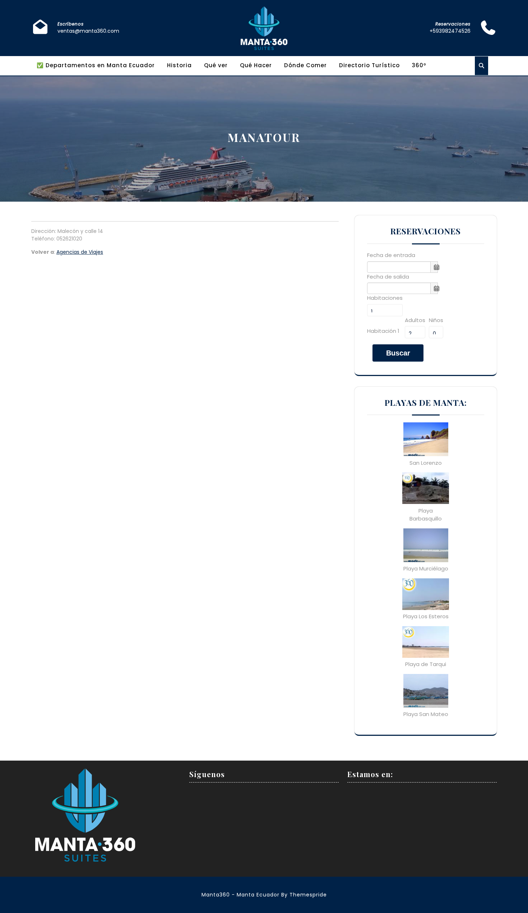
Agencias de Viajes (79, 252)
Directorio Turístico (369, 65)
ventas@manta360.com (88, 31)
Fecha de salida (388, 276)
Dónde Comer (305, 65)
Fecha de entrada (391, 255)
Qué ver (216, 65)
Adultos (415, 320)
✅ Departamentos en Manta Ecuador (96, 65)
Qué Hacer (256, 65)
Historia (179, 65)
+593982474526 (450, 31)
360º (419, 65)
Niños (436, 320)
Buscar (398, 353)
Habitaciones (385, 298)
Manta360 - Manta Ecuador (240, 894)
